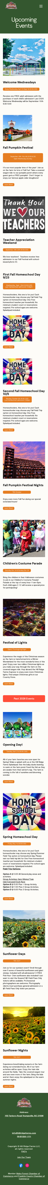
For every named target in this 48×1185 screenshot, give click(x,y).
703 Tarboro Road (14, 1115)
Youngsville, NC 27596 (33, 1115)
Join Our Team (24, 1157)
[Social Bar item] (21, 1165)
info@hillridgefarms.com (24, 1132)
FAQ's (24, 1151)
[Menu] (41, 6)
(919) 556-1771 (24, 1136)
